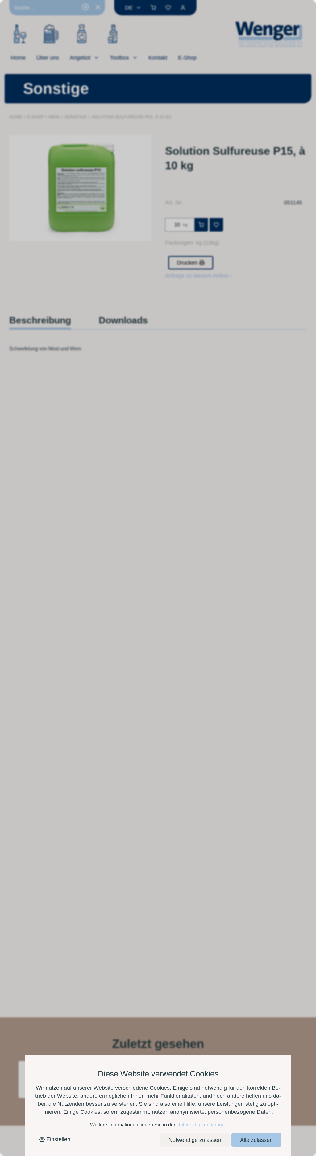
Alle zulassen (256, 1140)
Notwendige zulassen (194, 1140)
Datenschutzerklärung (201, 1124)
